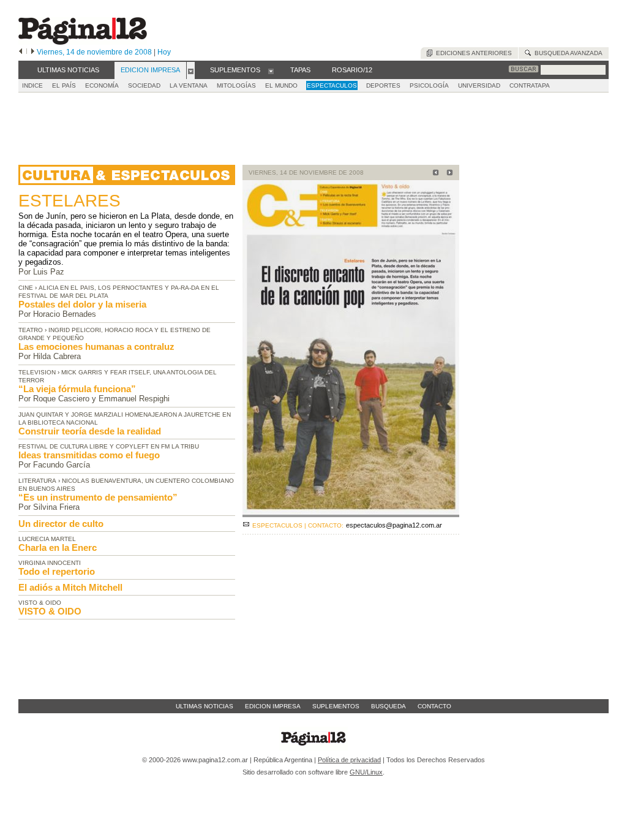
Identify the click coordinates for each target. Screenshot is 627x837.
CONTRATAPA (529, 85)
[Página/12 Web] (82, 42)
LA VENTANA (189, 85)
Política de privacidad (349, 759)
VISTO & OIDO (49, 611)
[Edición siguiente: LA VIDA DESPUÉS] (448, 173)
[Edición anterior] (20, 52)
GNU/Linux (366, 772)
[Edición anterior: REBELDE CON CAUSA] (434, 173)
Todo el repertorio (56, 571)
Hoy (164, 52)
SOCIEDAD (144, 85)
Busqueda (388, 706)
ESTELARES (69, 200)
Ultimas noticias (204, 706)
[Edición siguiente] (33, 52)
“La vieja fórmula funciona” (77, 389)
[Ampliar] (350, 512)
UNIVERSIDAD (479, 85)
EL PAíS (64, 85)
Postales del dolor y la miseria (82, 304)
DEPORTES (383, 85)
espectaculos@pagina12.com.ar (394, 525)
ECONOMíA (102, 85)
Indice (32, 85)
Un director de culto (60, 523)
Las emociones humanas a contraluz (96, 346)
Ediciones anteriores (472, 53)
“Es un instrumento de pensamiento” (98, 497)
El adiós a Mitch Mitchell (70, 587)
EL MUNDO (281, 85)
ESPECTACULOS (332, 85)
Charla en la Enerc (57, 547)
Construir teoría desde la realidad (89, 431)
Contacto (434, 706)
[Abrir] (191, 70)
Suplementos (335, 706)
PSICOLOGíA (429, 85)
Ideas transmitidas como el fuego (89, 455)
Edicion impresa (273, 706)
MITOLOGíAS (236, 85)
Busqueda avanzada (567, 53)
